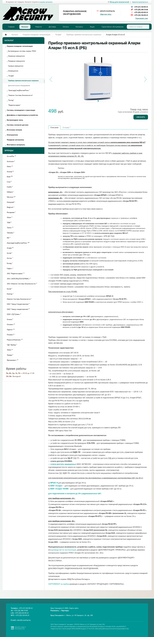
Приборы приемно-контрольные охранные (23, 80)
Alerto (10, 166)
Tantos (10, 228)
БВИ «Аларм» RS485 (59, 489)
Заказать (140, 117)
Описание (54, 127)
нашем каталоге (46, 2)
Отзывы (67, 127)
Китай (9, 289)
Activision (11, 161)
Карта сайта (74, 608)
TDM (9, 223)
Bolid (10, 177)
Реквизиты (55, 610)
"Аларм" (11, 76)
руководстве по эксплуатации (63, 550)
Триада (10, 355)
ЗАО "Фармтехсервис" (15, 273)
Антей (9, 253)
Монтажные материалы (16, 145)
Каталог (25, 27)
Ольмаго (11, 324)
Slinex (9, 217)
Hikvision (11, 197)
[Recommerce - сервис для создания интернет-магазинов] (12, 629)
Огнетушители (12, 135)
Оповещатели (13, 71)
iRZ (8, 238)
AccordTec (11, 156)
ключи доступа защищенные (63, 464)
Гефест (10, 268)
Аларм (10, 248)
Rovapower (11, 212)
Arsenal (10, 172)
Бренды (9, 150)
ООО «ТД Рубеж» (14, 314)
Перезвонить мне (141, 18)
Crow (9, 182)
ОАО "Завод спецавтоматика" (18, 309)
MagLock (10, 207)
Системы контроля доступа (17, 125)
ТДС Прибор (12, 345)
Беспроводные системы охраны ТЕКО (22, 51)
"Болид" (11, 100)
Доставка (52, 27)
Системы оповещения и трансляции (21, 110)
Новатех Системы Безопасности (19, 299)
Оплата (66, 27)
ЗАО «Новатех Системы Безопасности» (22, 284)
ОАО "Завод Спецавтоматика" (18, 304)
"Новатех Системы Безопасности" (20, 95)
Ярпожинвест (12, 360)
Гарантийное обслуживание (113, 27)
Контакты (79, 27)
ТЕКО (10, 350)
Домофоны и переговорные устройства (22, 115)
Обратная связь (105, 14)
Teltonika (10, 233)
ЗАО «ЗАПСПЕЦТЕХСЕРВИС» (19, 279)
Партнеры (65, 610)
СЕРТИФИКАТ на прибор (58, 584)
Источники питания (14, 130)
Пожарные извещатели (16, 61)
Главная (11, 27)
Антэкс (10, 258)
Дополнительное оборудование (19, 85)
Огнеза (10, 319)
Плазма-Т (11, 335)
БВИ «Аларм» (56, 486)
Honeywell (11, 202)
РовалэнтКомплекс (14, 340)
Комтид (10, 294)
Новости (38, 27)
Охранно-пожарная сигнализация (20, 46)
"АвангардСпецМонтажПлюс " (19, 90)
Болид (10, 263)
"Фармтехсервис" (14, 105)
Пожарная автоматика (15, 140)
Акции (92, 27)
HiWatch (10, 192)
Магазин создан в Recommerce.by (20, 627)
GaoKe (10, 187)
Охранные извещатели (16, 56)
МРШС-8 (54, 483)
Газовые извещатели (15, 66)
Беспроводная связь (15, 120)
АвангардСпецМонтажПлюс (18, 243)
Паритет (10, 330)
